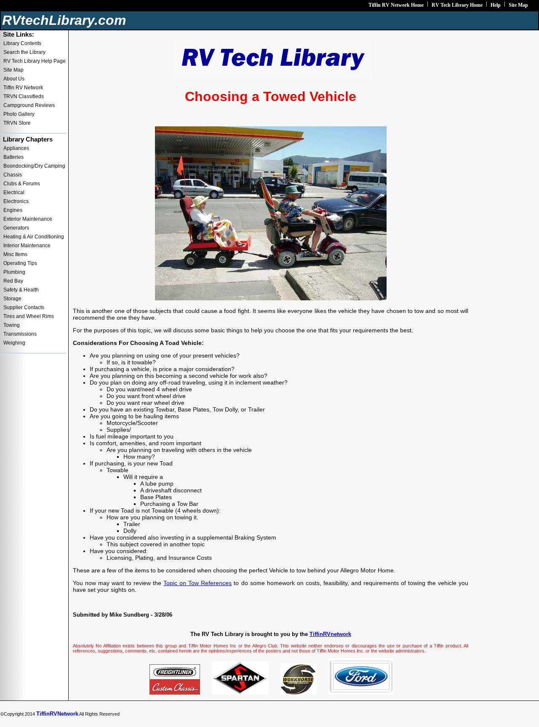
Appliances (16, 148)
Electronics (16, 201)
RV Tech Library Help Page (34, 61)
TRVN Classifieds (23, 96)
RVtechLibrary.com (64, 20)
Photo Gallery (19, 114)
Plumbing (14, 272)
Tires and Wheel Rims (28, 316)
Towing (11, 325)
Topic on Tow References (197, 583)
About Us (13, 79)
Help (496, 5)
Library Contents (22, 43)
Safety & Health (21, 290)
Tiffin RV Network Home (396, 5)
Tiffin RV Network (23, 88)
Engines (12, 210)
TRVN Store (17, 123)
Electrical (13, 192)
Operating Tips (20, 263)
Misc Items (15, 254)
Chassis (12, 175)
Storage (12, 299)
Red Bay (13, 281)
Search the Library (24, 52)
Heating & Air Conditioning (33, 237)
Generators (16, 228)
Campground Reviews (29, 105)
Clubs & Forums (21, 184)
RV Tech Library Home (457, 5)
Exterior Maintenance (27, 219)
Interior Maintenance (27, 246)
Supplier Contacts (23, 307)
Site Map (518, 5)
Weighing (14, 343)
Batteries (13, 157)
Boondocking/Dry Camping (34, 166)
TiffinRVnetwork (330, 634)
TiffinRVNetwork (57, 714)
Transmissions (20, 334)
